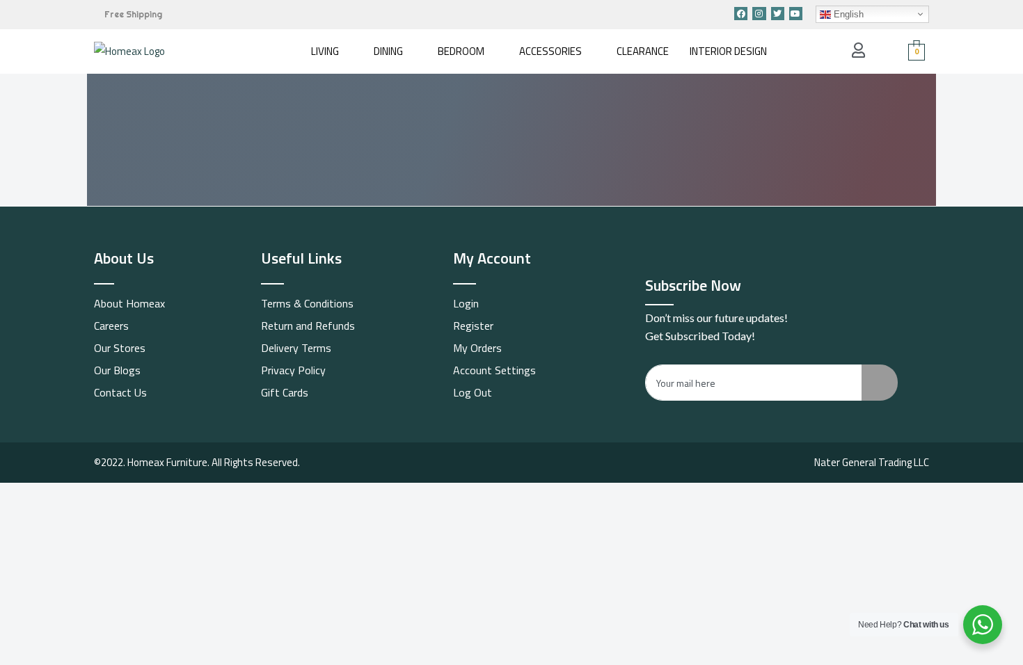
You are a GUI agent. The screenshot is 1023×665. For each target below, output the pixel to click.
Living (325, 51)
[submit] (880, 382)
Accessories (550, 51)
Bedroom (461, 51)
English (847, 14)
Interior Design (728, 51)
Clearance (643, 51)
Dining (388, 51)
